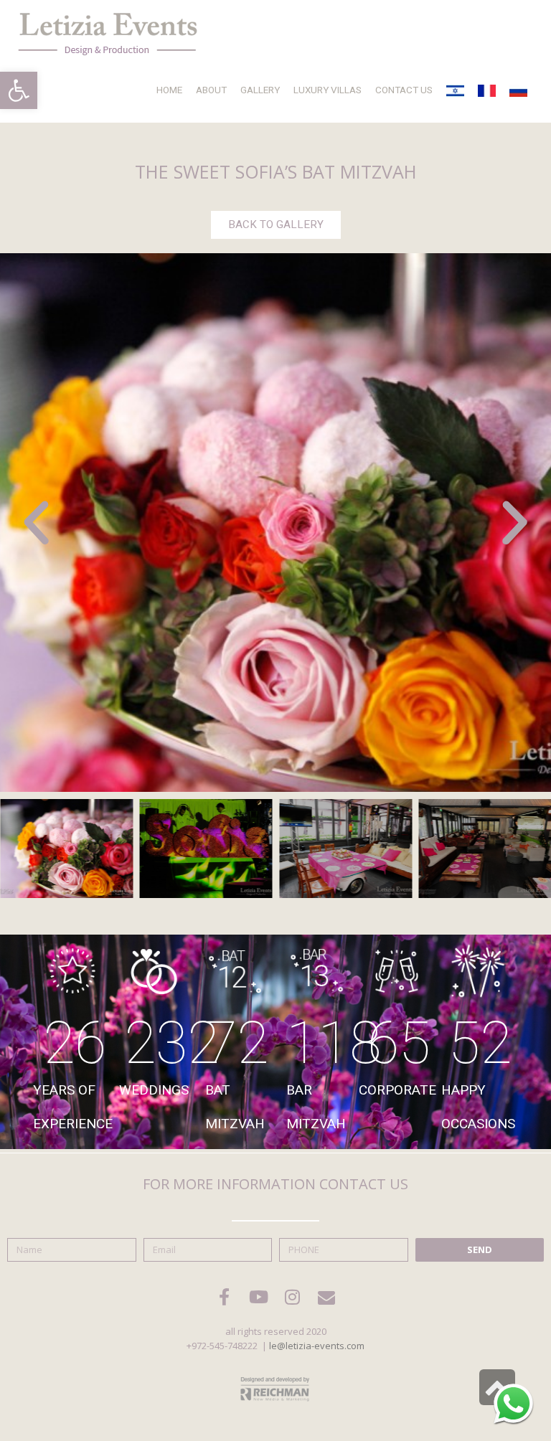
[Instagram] (292, 1296)
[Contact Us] (513, 1403)
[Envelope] (326, 1296)
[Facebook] (224, 1296)
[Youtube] (258, 1296)
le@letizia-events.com (316, 1345)
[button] (18, 90)
